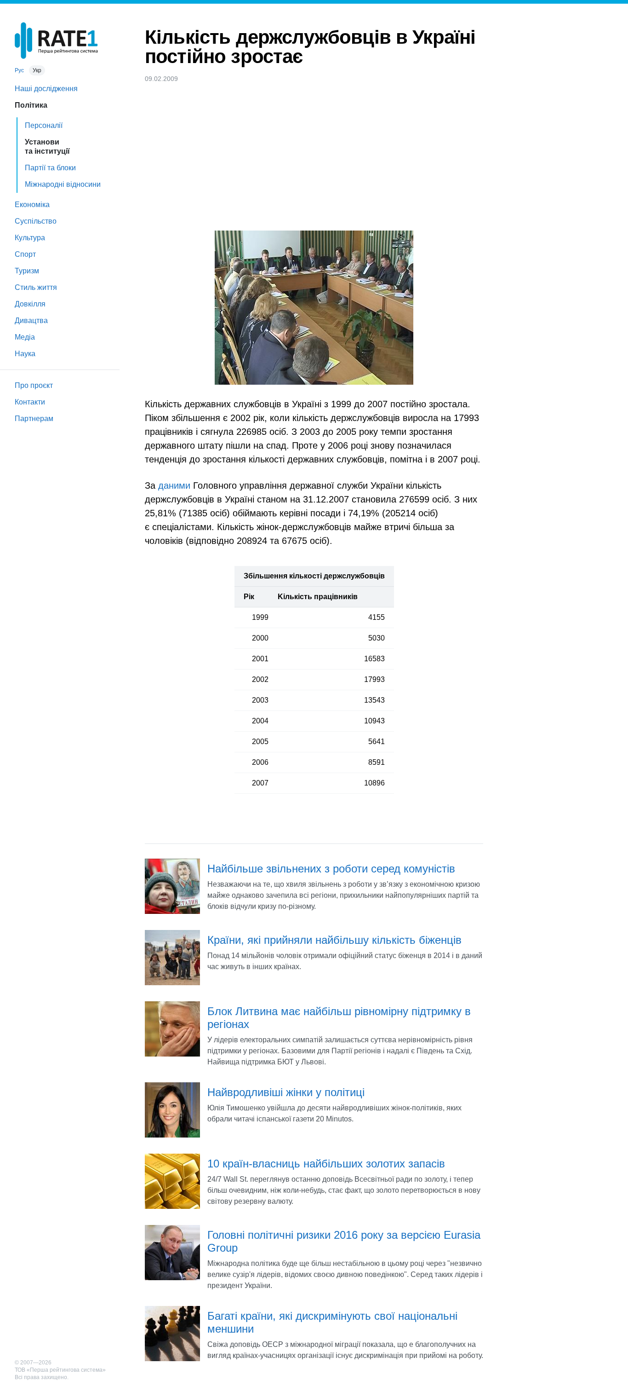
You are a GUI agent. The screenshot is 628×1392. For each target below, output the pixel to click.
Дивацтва (31, 320)
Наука (25, 354)
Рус (19, 70)
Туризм (27, 271)
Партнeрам (34, 418)
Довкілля (30, 304)
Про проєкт (34, 385)
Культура (30, 238)
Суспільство (36, 221)
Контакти (30, 402)
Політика (31, 105)
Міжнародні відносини (63, 184)
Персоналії (44, 125)
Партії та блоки (50, 168)
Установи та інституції (47, 146)
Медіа (25, 337)
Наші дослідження (46, 88)
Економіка (32, 204)
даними (174, 485)
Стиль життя (36, 287)
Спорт (25, 254)
